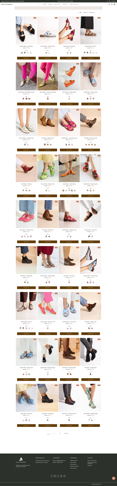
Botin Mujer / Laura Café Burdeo (69, 367)
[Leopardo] (90, 190)
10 (60, 433)
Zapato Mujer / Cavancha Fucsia (26, 230)
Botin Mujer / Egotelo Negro (26, 275)
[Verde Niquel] (48, 98)
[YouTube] (113, 1)
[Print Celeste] (29, 98)
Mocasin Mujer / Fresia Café (91, 230)
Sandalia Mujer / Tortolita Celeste (91, 275)
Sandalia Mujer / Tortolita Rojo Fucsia (69, 138)
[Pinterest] (107, 1)
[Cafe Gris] (69, 420)
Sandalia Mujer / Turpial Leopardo (90, 184)
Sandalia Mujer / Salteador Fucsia (69, 230)
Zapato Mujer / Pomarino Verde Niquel (48, 92)
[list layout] (79, 12)
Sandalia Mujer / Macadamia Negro (47, 367)
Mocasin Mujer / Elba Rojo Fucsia (48, 321)
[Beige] (75, 190)
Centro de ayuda (73, 468)
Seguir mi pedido (20, 1)
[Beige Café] (28, 144)
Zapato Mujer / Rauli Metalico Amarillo (26, 92)
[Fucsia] (88, 98)
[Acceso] (111, 4)
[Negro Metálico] (49, 236)
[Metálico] (49, 282)
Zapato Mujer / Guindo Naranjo (69, 184)
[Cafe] (92, 328)
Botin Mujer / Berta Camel (47, 230)
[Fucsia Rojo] (23, 98)
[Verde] (46, 53)
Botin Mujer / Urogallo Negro (91, 367)
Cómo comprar (73, 462)
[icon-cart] (114, 4)
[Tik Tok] (111, 1)
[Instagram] (109, 1)
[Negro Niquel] (46, 282)
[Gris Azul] (95, 144)
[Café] (28, 53)
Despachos (90, 465)
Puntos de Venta (73, 464)
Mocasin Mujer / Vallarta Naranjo (69, 92)
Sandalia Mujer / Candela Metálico (48, 275)
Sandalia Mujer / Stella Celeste (26, 367)
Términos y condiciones (92, 460)
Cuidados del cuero (74, 460)
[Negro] (22, 53)
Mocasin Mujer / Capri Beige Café (26, 138)
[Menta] (90, 98)
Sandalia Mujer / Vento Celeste (69, 321)
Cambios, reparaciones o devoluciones (92, 463)
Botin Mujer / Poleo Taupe (69, 275)
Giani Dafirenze (98, 484)
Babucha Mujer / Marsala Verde (47, 184)
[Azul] (25, 53)
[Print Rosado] (93, 53)
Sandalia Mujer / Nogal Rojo (69, 46)
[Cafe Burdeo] (71, 374)
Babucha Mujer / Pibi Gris (26, 321)
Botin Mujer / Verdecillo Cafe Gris (69, 413)
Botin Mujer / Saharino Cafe (90, 321)
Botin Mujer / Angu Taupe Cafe (90, 138)
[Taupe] (69, 282)
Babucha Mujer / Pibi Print (90, 46)
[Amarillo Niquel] (96, 53)
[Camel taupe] (68, 374)
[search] (109, 4)
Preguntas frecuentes (5, 1)
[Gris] (85, 53)
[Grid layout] (80, 12)
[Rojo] (71, 53)
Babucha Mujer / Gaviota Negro (26, 46)
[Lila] (66, 190)
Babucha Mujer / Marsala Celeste (48, 46)
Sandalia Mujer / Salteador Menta (91, 413)
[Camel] (48, 144)
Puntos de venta (13, 1)
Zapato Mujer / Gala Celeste (26, 413)
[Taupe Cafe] (89, 144)
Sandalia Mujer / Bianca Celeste (90, 92)
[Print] (88, 53)
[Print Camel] (92, 144)
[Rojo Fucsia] (69, 144)
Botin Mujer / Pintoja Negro (48, 413)
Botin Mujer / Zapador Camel (48, 138)
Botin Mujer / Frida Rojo (26, 184)
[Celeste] (49, 53)
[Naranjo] (69, 98)
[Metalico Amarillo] (26, 98)
